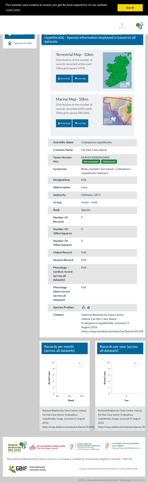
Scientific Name (63, 142)
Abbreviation (61, 187)
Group (57, 202)
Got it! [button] (130, 7)
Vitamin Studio (138, 480)
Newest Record (63, 260)
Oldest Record (62, 252)
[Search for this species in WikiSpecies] (83, 307)
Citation (58, 314)
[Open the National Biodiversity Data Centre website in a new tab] (139, 25)
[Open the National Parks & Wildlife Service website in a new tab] (123, 449)
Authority (59, 194)
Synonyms (60, 168)
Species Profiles (63, 307)
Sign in (122, 27)
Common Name (63, 149)
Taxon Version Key (62, 159)
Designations (61, 179)
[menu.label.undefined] (79, 363)
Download (65, 78)
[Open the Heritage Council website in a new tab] (47, 449)
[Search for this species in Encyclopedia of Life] (88, 307)
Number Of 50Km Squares (62, 243)
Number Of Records (60, 219)
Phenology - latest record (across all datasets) (61, 293)
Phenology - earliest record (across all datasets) (62, 274)
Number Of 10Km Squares (62, 231)
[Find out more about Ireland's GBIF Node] (26, 468)
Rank (56, 209)
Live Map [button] (81, 78)
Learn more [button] (13, 9)
